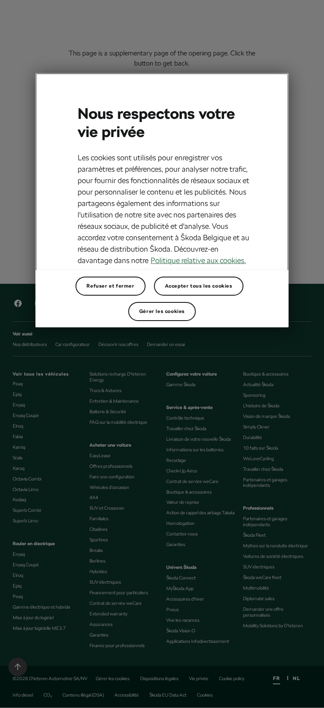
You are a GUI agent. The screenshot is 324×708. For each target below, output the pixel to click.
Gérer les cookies (162, 311)
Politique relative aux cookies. (198, 260)
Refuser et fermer (110, 286)
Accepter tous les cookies (198, 286)
